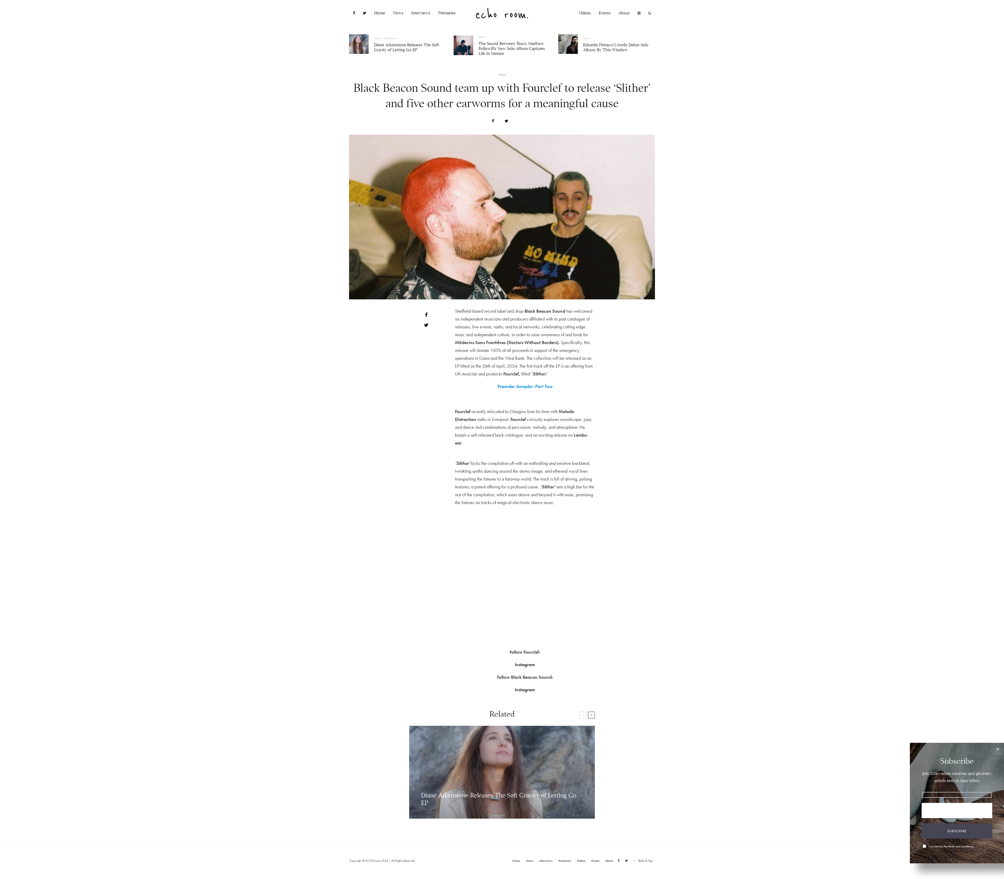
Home (379, 13)
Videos (585, 13)
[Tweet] (506, 121)
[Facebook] (354, 13)
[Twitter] (364, 13)
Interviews (420, 13)
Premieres (447, 13)
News (398, 13)
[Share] (493, 121)
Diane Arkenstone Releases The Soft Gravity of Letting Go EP (406, 48)
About (624, 13)
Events (605, 13)
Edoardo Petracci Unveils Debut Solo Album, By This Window (615, 48)
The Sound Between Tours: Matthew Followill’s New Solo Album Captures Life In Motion (511, 48)
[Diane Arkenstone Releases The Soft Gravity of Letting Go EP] (502, 772)
